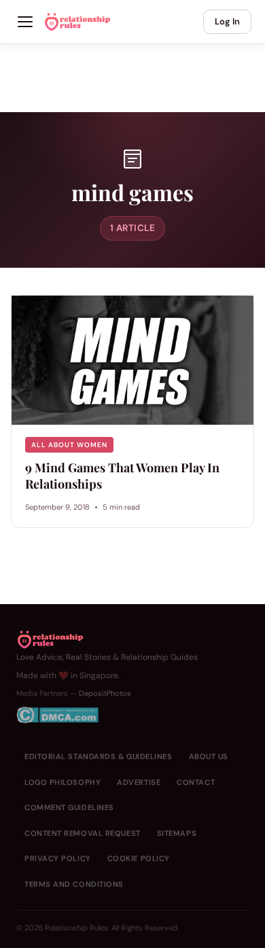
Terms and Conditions (74, 884)
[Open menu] (25, 22)
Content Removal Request (82, 833)
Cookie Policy (138, 858)
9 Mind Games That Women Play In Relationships (122, 475)
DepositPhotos (105, 693)
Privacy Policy (57, 858)
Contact (196, 782)
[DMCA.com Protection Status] (107, 715)
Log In (227, 21)
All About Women (69, 444)
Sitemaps (176, 833)
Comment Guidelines (69, 807)
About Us (208, 756)
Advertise (138, 782)
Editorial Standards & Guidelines (98, 756)
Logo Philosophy (62, 782)
